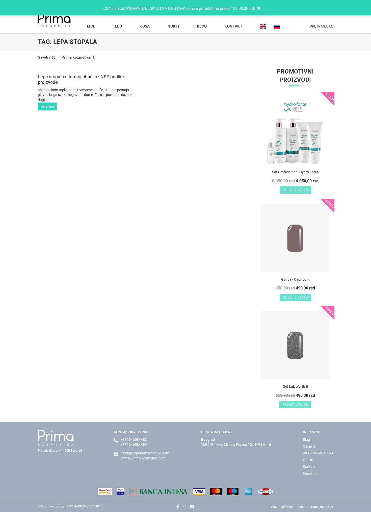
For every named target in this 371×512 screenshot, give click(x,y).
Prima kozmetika (78, 57)
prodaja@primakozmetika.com (145, 453)
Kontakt (233, 26)
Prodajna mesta (322, 507)
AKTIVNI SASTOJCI (318, 453)
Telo (117, 26)
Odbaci (263, 8)
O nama (309, 446)
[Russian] (276, 26)
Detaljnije (47, 106)
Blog (202, 26)
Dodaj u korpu (295, 190)
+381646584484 (134, 445)
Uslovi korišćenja (281, 507)
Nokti (173, 26)
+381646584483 (134, 439)
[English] (263, 26)
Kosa (145, 26)
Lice (91, 26)
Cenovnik (310, 473)
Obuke (308, 460)
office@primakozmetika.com (143, 458)
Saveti (47, 57)
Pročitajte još (295, 404)
